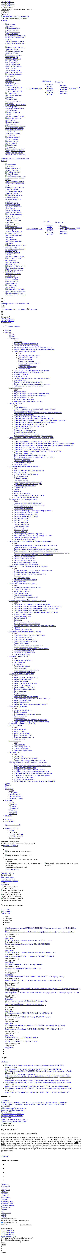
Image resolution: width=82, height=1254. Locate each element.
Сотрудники (5, 1190)
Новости (4, 1188)
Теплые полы (18, 756)
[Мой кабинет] (2, 299)
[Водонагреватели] (15, 28)
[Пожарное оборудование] (15, 126)
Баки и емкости (19, 745)
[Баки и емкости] (15, 141)
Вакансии (4, 1192)
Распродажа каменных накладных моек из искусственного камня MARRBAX (33, 1069)
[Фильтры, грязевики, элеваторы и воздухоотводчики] (15, 76)
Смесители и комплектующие (29, 355)
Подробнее (9, 938)
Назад (11, 334)
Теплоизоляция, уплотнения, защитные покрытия (32, 605)
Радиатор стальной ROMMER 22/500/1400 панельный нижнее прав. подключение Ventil (37, 1075)
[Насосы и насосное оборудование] (15, 119)
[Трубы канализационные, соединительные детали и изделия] (15, 38)
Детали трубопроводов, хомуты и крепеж (29, 470)
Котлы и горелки (20, 729)
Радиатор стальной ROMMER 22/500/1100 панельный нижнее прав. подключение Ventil (37, 1081)
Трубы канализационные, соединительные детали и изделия (36, 441)
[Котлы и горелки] (15, 137)
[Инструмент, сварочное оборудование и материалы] (15, 150)
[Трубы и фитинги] (15, 32)
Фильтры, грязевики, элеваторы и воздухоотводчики (33, 570)
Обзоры (4, 1217)
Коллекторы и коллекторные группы (27, 587)
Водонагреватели (20, 392)
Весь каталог (5, 909)
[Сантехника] (15, 24)
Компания (13, 804)
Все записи (5, 1100)
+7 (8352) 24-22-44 (7, 2)
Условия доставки (7, 1203)
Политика (4, 1195)
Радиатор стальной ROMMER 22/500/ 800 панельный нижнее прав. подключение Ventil (37, 1086)
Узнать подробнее (11, 869)
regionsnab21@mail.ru (10, 846)
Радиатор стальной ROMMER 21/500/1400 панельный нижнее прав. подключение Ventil (37, 1092)
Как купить (13, 793)
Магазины (4, 1194)
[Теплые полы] (15, 145)
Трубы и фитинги (20, 407)
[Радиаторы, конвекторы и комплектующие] (15, 106)
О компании (5, 1186)
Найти (4, 1244)
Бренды (3, 1215)
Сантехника (18, 342)
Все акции (4, 1062)
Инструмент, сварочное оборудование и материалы (32, 766)
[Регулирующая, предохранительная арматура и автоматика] (15, 64)
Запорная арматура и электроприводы (27, 503)
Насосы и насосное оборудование (26, 677)
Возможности (6, 1207)
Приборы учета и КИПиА (23, 660)
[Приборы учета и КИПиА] (15, 113)
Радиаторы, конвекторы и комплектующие (29, 635)
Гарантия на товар (7, 1205)
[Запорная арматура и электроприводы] (15, 56)
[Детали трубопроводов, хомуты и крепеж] (15, 48)
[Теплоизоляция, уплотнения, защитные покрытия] (15, 95)
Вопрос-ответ (6, 1213)
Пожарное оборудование (23, 710)
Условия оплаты (7, 1201)
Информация (5, 1197)
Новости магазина (10, 1223)
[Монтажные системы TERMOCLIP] (15, 131)
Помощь (4, 1199)
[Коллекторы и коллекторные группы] (15, 86)
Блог (2, 1211)
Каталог (12, 336)
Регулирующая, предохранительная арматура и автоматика (35, 545)
